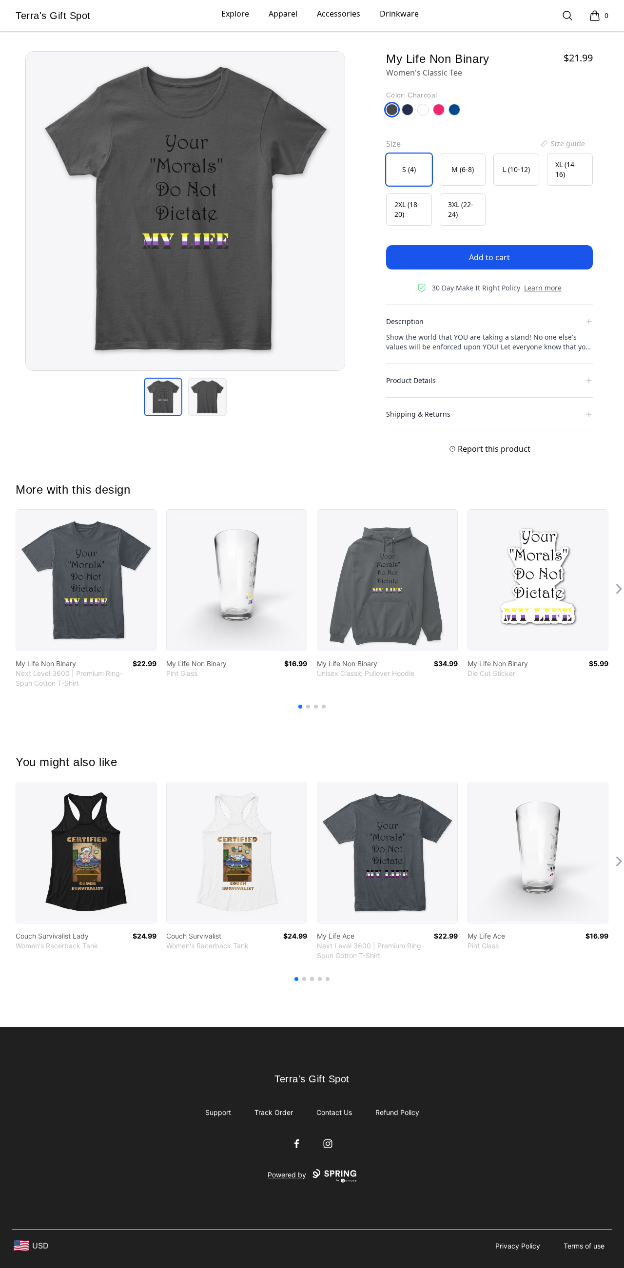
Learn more (543, 287)
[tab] (163, 397)
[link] (86, 580)
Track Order (273, 1112)
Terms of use (584, 1246)
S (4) (409, 169)
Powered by (287, 1175)
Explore (235, 13)
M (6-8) (462, 169)
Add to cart (489, 257)
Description (405, 321)
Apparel (283, 13)
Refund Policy (397, 1112)
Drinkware (399, 13)
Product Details (411, 380)
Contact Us (334, 1112)
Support (218, 1112)
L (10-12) (516, 169)
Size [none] (393, 143)
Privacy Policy (517, 1246)
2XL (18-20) (407, 209)
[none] (562, 144)
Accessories (338, 13)
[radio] (409, 170)
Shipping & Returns (418, 414)
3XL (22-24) (460, 209)
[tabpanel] (185, 211)
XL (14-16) (566, 169)
